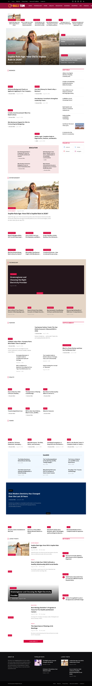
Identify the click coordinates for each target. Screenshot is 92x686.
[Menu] (8, 1)
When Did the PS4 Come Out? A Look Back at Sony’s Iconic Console (49, 471)
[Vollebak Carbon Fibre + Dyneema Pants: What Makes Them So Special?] (20, 333)
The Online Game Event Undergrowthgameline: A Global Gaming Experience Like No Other (25, 471)
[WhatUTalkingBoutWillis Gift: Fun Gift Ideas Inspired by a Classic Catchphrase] (15, 229)
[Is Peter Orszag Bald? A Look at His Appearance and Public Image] (73, 590)
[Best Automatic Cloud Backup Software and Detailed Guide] (56, 303)
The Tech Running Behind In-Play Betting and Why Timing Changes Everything (50, 460)
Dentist (48, 513)
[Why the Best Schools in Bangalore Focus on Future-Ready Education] (13, 166)
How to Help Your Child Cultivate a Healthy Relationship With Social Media (27, 24)
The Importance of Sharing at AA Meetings (65, 23)
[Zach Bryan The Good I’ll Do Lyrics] (79, 126)
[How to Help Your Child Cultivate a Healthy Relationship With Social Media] (27, 17)
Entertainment (11, 19)
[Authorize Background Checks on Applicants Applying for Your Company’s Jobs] (77, 17)
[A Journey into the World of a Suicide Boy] (79, 135)
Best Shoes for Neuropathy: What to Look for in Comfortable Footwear (50, 392)
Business (67, 5)
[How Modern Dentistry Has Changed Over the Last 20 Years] (66, 498)
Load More (32, 641)
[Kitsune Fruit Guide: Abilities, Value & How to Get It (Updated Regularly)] (73, 547)
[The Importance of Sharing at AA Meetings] (65, 17)
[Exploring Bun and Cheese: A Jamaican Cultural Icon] (79, 109)
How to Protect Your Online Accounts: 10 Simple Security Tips (35, 311)
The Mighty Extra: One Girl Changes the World (49, 661)
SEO (81, 5)
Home (13, 1)
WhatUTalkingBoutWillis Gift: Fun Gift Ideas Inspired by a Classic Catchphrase (15, 236)
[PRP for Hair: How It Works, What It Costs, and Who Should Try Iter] (33, 404)
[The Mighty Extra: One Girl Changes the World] (38, 663)
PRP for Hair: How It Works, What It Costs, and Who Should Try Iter (33, 412)
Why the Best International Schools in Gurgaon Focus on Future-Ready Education (50, 166)
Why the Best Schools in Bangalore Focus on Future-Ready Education (24, 165)
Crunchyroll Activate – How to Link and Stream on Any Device (50, 253)
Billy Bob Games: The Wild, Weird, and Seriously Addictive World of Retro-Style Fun (35, 443)
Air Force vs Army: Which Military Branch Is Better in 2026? (35, 531)
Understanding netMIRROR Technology (66, 117)
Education (59, 5)
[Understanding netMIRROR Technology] (79, 118)
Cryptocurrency (67, 345)
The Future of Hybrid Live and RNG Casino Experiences (74, 460)
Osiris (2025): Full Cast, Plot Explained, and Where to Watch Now (33, 236)
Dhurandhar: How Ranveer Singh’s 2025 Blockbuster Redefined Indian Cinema (33, 253)
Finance (86, 5)
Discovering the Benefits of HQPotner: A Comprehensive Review (74, 311)
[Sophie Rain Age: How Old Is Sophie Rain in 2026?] (14, 17)
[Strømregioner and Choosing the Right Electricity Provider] (39, 17)
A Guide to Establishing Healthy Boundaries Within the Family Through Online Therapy (68, 83)
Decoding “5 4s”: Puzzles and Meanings (75, 470)
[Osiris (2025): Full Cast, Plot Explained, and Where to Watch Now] (33, 229)
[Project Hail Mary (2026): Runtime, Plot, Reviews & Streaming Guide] (51, 229)
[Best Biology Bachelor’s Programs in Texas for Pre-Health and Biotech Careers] (52, 17)
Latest (29, 307)
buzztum (13, 683)
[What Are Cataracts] (51, 404)
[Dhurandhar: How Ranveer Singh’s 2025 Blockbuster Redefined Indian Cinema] (33, 246)
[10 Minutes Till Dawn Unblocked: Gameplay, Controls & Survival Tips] (16, 432)
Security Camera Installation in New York (16, 530)
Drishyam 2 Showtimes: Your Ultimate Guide (50, 670)
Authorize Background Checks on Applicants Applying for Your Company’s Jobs (77, 24)
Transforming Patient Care (15, 411)
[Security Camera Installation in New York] (16, 522)
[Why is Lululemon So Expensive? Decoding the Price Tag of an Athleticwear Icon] (11, 368)
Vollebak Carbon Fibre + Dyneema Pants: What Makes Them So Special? (20, 342)
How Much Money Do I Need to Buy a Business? (45, 90)
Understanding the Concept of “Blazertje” (50, 366)
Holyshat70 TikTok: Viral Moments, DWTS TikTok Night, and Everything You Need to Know (55, 531)
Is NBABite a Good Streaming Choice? (67, 99)
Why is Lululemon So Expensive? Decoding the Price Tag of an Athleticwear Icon (24, 367)
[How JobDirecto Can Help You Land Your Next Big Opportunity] (79, 92)
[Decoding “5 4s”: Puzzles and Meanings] (63, 472)
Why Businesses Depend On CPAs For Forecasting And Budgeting (19, 123)
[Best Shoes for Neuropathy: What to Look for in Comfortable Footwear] (51, 385)
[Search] (83, 1)
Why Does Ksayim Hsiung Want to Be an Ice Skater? (15, 253)
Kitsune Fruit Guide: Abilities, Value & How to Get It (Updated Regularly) (74, 557)
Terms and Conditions (34, 1)
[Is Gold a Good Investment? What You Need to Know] (20, 104)
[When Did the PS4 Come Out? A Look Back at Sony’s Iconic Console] (38, 472)
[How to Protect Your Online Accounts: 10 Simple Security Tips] (36, 303)
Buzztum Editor (10, 62)
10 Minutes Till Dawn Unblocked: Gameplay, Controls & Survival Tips (15, 443)
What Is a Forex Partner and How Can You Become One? (72, 349)
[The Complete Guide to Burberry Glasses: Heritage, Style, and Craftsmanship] (38, 358)
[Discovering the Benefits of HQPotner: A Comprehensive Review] (75, 303)
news (30, 5)
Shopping (75, 5)
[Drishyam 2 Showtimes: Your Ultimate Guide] (38, 671)
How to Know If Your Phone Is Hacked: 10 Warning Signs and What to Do (16, 311)
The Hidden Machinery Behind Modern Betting (24, 460)
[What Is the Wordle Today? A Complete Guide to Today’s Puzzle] (75, 432)
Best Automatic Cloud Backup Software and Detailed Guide (55, 311)
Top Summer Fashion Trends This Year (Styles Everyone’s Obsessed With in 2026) (46, 329)
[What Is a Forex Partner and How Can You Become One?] (73, 335)
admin (37, 141)
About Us (18, 1)
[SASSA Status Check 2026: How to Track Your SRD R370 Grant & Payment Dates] (73, 568)
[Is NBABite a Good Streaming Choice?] (79, 101)
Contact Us (43, 1)
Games (9, 439)
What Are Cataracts (48, 411)
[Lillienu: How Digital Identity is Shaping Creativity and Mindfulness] (79, 75)
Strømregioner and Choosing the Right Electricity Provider (39, 24)
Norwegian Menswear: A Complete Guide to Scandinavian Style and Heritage (22, 358)
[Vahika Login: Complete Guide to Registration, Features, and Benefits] (47, 128)
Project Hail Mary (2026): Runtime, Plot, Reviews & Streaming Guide (50, 236)
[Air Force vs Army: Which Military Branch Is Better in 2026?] (36, 522)
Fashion (10, 338)
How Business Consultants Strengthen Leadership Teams (46, 99)
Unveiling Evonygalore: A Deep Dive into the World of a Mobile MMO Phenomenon (55, 443)
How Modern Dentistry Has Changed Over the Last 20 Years (24, 495)
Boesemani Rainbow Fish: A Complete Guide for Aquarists (75, 530)
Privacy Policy (25, 1)
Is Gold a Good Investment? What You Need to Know (19, 114)
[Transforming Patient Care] (15, 404)
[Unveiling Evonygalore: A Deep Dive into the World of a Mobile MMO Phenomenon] (55, 432)
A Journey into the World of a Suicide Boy (68, 133)
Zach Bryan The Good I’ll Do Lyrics (68, 124)
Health (51, 5)
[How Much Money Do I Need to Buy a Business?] (47, 80)
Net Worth (65, 553)
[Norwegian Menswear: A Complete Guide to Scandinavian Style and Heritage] (11, 358)
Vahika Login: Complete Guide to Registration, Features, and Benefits (46, 137)
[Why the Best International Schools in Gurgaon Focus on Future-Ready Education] (38, 166)
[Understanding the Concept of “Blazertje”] (38, 368)
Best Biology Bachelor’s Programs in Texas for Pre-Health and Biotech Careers (52, 24)
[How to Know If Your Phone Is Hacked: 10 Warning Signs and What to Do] (16, 303)
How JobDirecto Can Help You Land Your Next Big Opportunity (68, 91)
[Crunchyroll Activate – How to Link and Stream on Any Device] (51, 246)
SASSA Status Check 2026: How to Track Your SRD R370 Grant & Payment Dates (74, 578)
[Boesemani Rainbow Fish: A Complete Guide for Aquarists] (75, 522)
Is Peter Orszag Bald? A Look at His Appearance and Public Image (75, 598)
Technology (38, 5)
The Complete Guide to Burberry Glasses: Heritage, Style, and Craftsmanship (50, 357)
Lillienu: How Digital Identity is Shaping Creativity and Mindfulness (68, 74)
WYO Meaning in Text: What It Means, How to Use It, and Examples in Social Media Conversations (49, 154)
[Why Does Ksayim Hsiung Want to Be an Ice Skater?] (15, 246)
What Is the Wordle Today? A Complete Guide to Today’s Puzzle (75, 443)
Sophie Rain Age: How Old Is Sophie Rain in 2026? (14, 24)
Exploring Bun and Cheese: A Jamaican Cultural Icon (68, 108)
